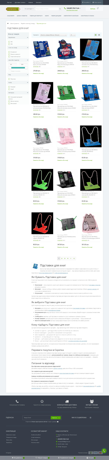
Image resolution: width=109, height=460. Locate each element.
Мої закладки (34, 440)
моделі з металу (92, 289)
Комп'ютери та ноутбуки (71, 16)
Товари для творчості (36, 16)
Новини (30, 2)
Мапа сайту (9, 440)
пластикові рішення (88, 386)
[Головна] (7, 23)
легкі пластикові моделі (45, 273)
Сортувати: (36, 35)
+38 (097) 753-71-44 (63, 439)
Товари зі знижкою (15, 71)
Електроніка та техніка (87, 16)
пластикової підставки (79, 308)
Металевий (14, 103)
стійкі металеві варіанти (61, 273)
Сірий (12, 89)
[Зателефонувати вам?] (104, 451)
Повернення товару (11, 437)
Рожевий (13, 87)
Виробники (9, 442)
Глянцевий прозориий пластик (15, 98)
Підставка (13, 79)
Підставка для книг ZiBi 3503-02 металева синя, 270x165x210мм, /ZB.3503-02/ (90, 64)
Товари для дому (56, 16)
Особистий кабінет (36, 435)
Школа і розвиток (22, 16)
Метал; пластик (14, 101)
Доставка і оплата (20, 2)
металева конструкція (54, 310)
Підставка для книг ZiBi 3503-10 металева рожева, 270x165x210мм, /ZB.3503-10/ (42, 108)
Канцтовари (10, 16)
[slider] (9, 68)
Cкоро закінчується (15, 56)
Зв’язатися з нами (10, 435)
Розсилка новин (35, 442)
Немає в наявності (15, 54)
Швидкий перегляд (42, 48)
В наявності (14, 52)
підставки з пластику (94, 285)
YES (12, 42)
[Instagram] (90, 417)
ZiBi (12, 44)
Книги (47, 16)
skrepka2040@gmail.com (64, 441)
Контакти (38, 2)
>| (74, 258)
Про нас (9, 2)
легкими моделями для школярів (77, 341)
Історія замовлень (35, 437)
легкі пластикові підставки (67, 373)
